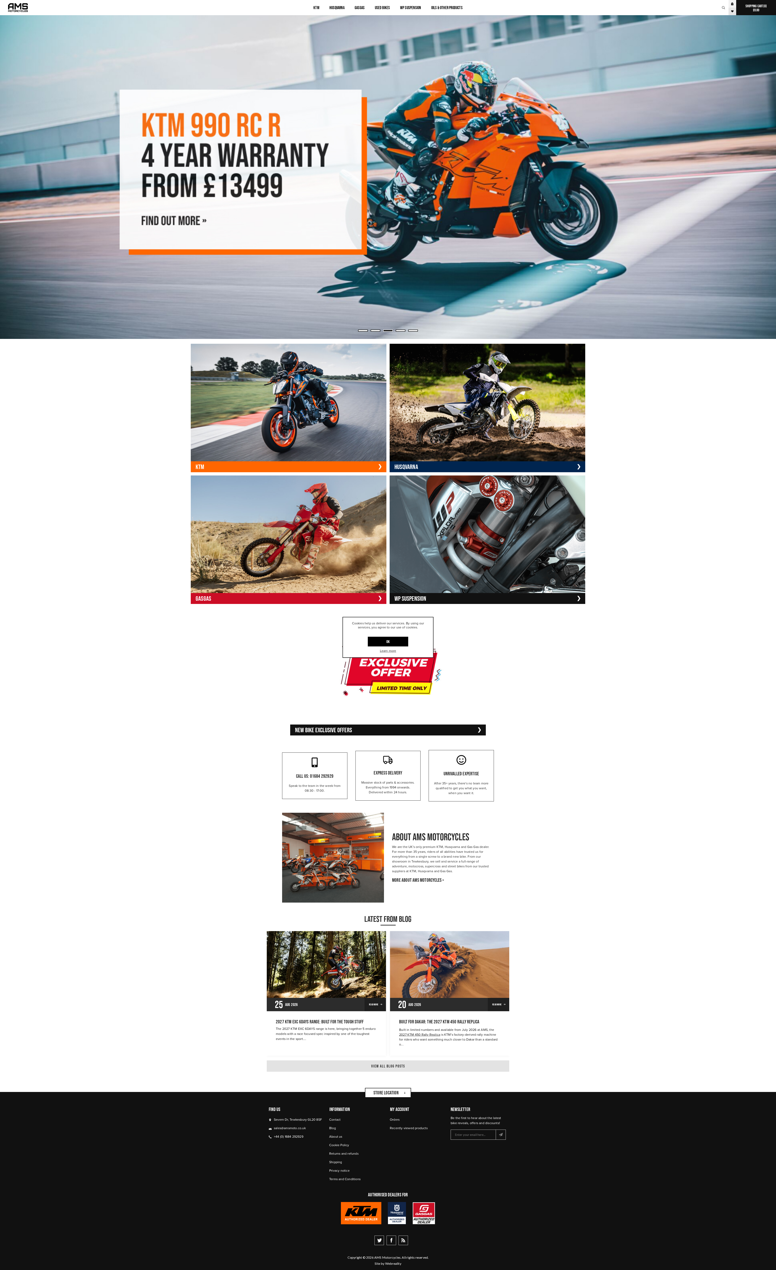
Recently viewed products (409, 1128)
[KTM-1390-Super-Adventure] (388, 177)
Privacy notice (339, 1170)
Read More (373, 1004)
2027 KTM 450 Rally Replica (419, 1034)
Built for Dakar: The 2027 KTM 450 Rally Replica (439, 1021)
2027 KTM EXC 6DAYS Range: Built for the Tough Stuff (320, 1021)
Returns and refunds (343, 1153)
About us (335, 1136)
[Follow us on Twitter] (379, 1240)
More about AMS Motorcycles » (418, 880)
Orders (395, 1119)
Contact (335, 1119)
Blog (332, 1128)
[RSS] (403, 1240)
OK (388, 641)
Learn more (388, 650)
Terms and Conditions (345, 1179)
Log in (735, 3)
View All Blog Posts (388, 1066)
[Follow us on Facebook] (391, 1240)
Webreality (393, 1263)
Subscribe (501, 1135)
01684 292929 (321, 776)
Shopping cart (755, 8)
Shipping (335, 1162)
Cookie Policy (339, 1145)
